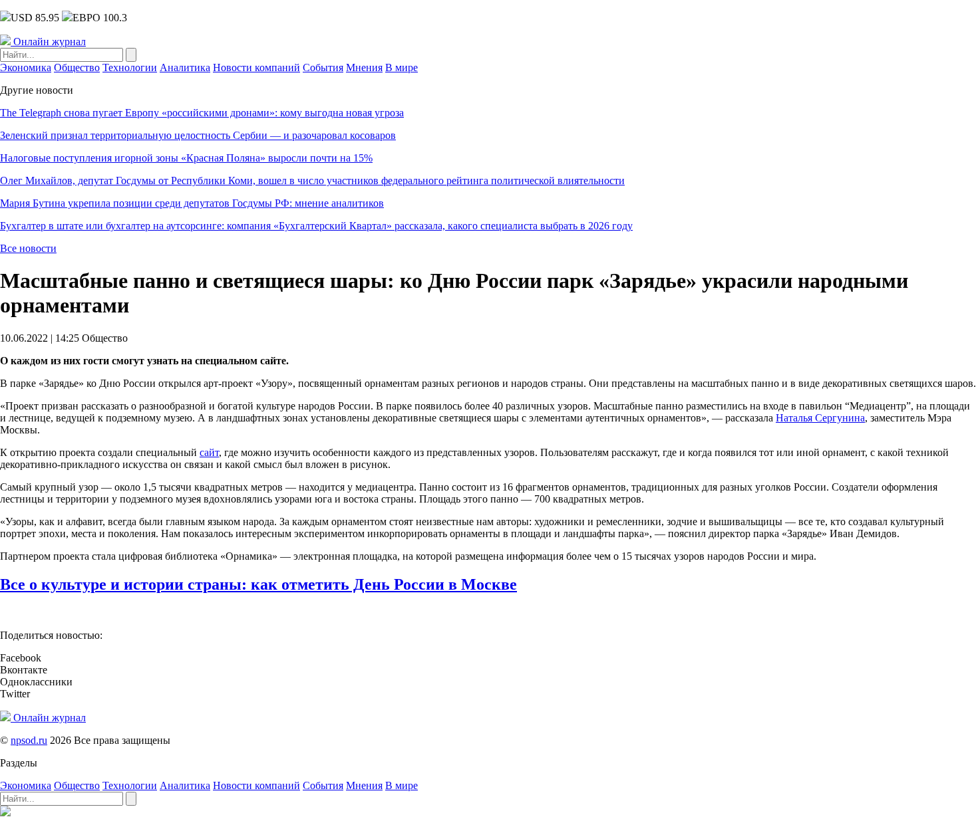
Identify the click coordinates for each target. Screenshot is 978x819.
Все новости (28, 248)
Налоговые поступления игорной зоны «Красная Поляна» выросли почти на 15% (186, 158)
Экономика (25, 67)
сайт (209, 452)
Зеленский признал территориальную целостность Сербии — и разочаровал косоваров (198, 135)
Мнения (364, 67)
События (323, 67)
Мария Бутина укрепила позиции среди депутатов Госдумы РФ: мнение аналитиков (192, 203)
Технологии (129, 67)
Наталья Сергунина (820, 417)
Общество (77, 67)
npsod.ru (29, 740)
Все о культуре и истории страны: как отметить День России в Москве (258, 584)
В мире (401, 67)
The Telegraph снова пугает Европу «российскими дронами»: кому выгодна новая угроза (202, 112)
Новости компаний (256, 67)
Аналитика (185, 67)
